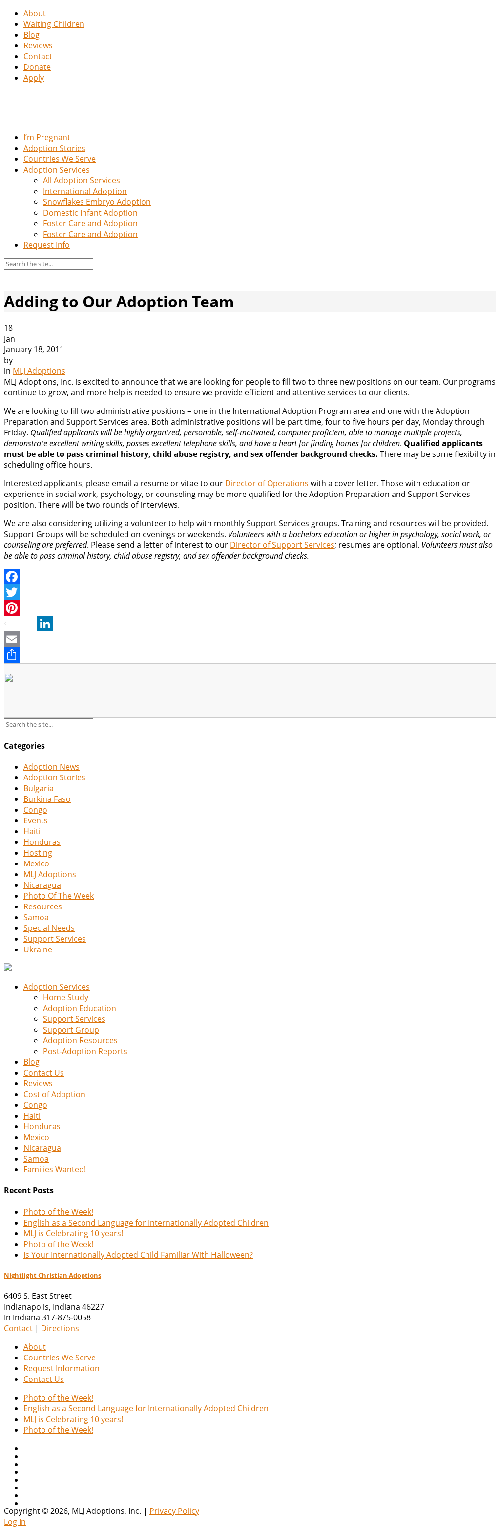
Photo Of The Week (58, 895)
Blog (31, 34)
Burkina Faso (47, 799)
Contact (37, 56)
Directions (60, 1328)
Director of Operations (267, 483)
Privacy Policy (174, 1511)
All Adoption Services (81, 180)
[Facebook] (250, 576)
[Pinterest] (250, 608)
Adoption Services (56, 169)
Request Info (46, 244)
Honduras (42, 842)
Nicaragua (42, 885)
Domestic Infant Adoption (90, 212)
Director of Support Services (282, 544)
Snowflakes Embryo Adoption (97, 201)
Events (35, 820)
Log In (15, 1521)
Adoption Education (79, 1008)
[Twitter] (250, 592)
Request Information (61, 1368)
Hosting (37, 852)
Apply (33, 77)
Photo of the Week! (58, 1212)
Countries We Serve (59, 158)
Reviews (38, 45)
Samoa (36, 917)
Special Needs (49, 928)
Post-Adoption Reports (85, 1051)
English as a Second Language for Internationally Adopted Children (146, 1222)
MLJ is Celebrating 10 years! (73, 1233)
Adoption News (51, 766)
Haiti (32, 831)
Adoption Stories (54, 148)
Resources (42, 906)
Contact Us (43, 1072)
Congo (35, 809)
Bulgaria (38, 788)
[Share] (250, 655)
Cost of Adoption (54, 1094)
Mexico (36, 863)
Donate (37, 67)
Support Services (54, 938)
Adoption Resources (80, 1040)
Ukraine (37, 949)
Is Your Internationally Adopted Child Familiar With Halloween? (138, 1255)
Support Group (71, 1029)
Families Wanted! (54, 1169)
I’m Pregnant (46, 137)
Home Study (65, 997)
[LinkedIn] (250, 623)
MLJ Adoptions (39, 371)
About (34, 13)
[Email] (250, 639)
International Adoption (85, 191)
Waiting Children (53, 24)
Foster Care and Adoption (90, 223)
